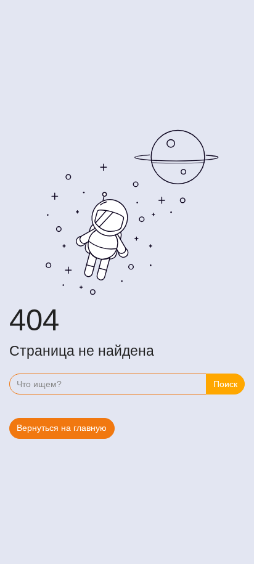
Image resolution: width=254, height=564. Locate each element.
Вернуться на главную (62, 428)
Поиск (225, 384)
